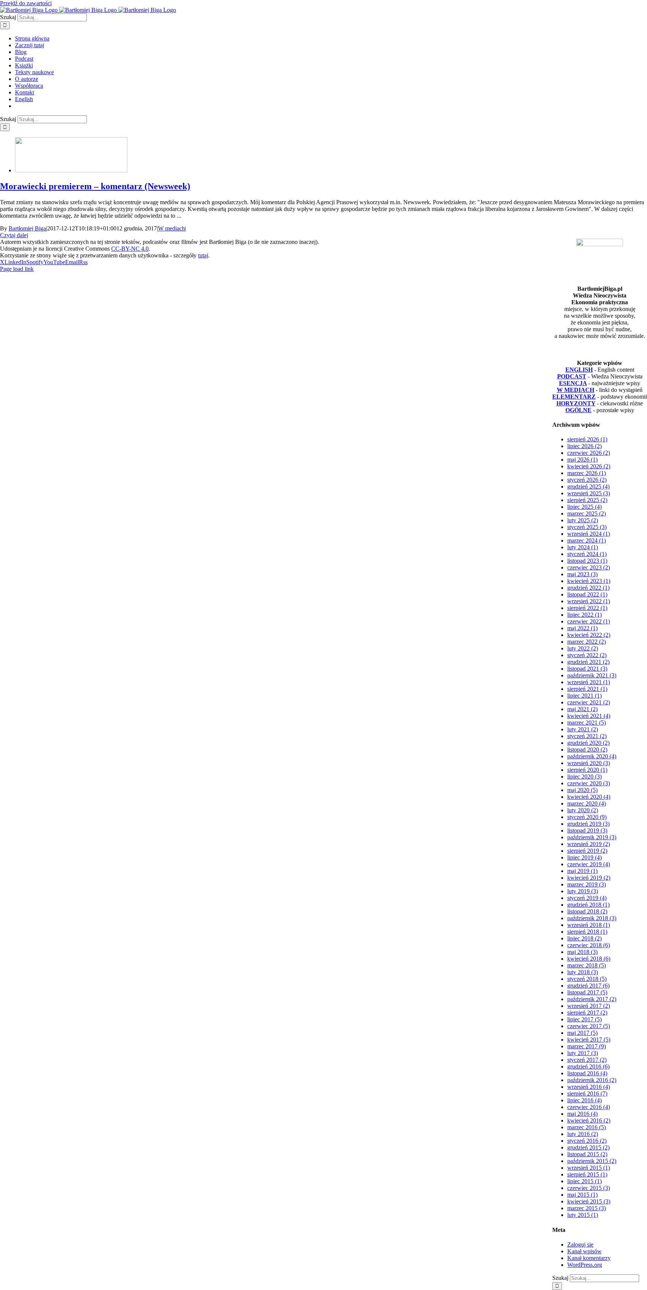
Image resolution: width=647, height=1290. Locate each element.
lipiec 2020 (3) (584, 776)
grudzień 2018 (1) (588, 904)
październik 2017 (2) (591, 999)
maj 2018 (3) (582, 952)
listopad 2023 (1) (587, 561)
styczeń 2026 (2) (587, 480)
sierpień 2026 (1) (587, 439)
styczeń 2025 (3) (587, 527)
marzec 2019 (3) (586, 884)
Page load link (17, 269)
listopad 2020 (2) (587, 749)
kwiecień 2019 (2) (588, 877)
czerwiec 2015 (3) (588, 1188)
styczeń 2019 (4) (587, 898)
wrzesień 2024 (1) (588, 534)
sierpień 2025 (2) (587, 500)
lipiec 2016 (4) (584, 1100)
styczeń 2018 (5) (587, 979)
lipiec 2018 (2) (584, 938)
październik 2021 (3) (591, 675)
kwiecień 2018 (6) (588, 958)
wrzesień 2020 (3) (588, 763)
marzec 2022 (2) (586, 641)
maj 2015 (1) (582, 1194)
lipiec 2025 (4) (584, 507)
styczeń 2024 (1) (587, 554)
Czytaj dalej (14, 235)
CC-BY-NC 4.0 (130, 248)
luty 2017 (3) (582, 1053)
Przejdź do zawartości (26, 3)
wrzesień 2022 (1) (588, 601)
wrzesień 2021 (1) (588, 682)
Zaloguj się (580, 1244)
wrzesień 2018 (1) (588, 925)
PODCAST (571, 376)
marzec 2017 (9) (586, 1046)
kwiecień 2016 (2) (588, 1120)
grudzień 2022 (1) (588, 587)
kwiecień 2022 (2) (588, 635)
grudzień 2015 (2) (588, 1147)
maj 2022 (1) (582, 628)
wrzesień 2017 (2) (588, 1006)
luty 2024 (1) (582, 547)
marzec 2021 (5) (586, 722)
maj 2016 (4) (582, 1114)
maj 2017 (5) (582, 1033)
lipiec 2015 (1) (584, 1181)
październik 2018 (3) (591, 918)
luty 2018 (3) (582, 972)
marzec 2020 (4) (586, 803)
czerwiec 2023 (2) (588, 567)
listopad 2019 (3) (587, 830)
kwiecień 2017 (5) (588, 1039)
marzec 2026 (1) (586, 473)
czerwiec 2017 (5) (588, 1026)
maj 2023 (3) (582, 574)
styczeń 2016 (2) (587, 1141)
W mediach (171, 228)
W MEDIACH (575, 390)
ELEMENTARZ (574, 396)
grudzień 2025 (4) (588, 486)
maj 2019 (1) (582, 871)
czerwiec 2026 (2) (588, 453)
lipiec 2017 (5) (584, 1019)
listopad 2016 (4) (587, 1073)
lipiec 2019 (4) (584, 857)
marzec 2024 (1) (586, 540)
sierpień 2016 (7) (587, 1093)
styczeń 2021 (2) (587, 736)
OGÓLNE (578, 410)
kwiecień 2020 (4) (588, 797)
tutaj (203, 255)
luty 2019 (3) (582, 891)
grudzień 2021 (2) (588, 662)
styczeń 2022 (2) (587, 655)
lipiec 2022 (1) (584, 614)
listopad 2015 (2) (587, 1154)
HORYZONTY (575, 403)
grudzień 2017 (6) (588, 985)
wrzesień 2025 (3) (588, 493)
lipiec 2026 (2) (584, 446)
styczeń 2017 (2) (587, 1060)
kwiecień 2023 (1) (588, 581)
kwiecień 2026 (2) (588, 466)
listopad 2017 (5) (587, 992)
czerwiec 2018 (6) (588, 945)
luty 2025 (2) (582, 520)
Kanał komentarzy (589, 1258)
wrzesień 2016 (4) (588, 1087)
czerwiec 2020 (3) (588, 783)
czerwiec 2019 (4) (588, 864)
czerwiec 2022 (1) (588, 621)
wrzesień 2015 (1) (588, 1167)
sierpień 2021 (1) (587, 689)
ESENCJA (573, 383)
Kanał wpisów (584, 1251)
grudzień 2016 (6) (588, 1066)
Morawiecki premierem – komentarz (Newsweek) (95, 186)
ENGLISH (579, 369)
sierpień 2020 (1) (587, 770)
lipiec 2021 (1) (584, 695)
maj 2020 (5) (582, 790)
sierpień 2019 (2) (587, 851)
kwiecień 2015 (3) (588, 1201)
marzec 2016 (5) (586, 1127)
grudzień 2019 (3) (588, 824)
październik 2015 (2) (591, 1161)
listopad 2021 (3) (587, 668)
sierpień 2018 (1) (587, 931)
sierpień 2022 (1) (587, 608)
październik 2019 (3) (591, 837)
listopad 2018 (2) (587, 911)
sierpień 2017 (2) (587, 1012)
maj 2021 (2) (582, 709)
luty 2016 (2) (582, 1134)
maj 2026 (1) (582, 459)
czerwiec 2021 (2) (588, 702)
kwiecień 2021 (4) (588, 716)
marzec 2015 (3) (586, 1208)
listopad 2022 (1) (587, 594)
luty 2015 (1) (582, 1215)
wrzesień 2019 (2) (588, 844)
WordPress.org (584, 1265)
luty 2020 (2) (582, 810)
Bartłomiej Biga (27, 228)
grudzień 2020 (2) (588, 743)
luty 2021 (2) (582, 729)
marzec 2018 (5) (586, 965)
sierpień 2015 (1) (587, 1174)
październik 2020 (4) (591, 756)
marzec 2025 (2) (586, 513)
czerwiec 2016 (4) (588, 1107)
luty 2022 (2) (582, 648)
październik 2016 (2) (591, 1080)
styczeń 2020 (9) (587, 817)
